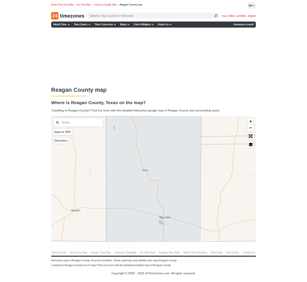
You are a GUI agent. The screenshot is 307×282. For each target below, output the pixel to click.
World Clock (59, 252)
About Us (163, 24)
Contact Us (249, 252)
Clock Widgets (142, 24)
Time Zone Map (78, 252)
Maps (123, 24)
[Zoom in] (250, 121)
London (241, 15)
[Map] (153, 179)
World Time (60, 24)
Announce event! (243, 24)
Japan (252, 15)
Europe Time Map (101, 252)
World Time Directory (195, 252)
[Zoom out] (250, 128)
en (250, 5)
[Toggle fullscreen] (250, 136)
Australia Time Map (125, 252)
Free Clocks (232, 252)
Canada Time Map (169, 252)
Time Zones (81, 24)
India (231, 15)
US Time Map (147, 252)
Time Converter (104, 24)
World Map (217, 252)
